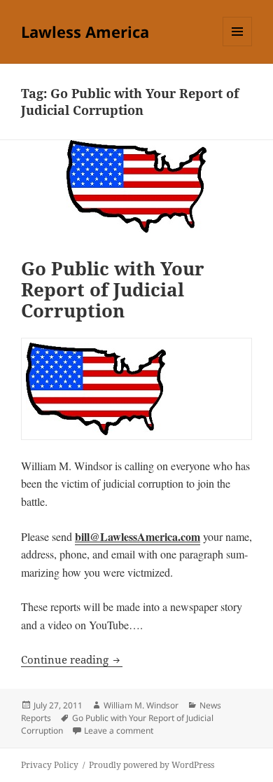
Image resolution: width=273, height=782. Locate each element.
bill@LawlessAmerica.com (137, 536)
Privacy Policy (49, 765)
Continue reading (71, 659)
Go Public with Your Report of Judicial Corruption (112, 289)
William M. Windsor (141, 705)
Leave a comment (118, 730)
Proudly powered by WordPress (151, 765)
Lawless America (85, 31)
